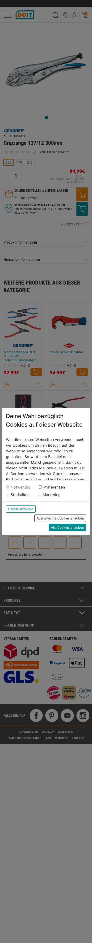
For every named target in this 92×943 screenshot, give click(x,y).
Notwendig (20, 487)
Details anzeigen (20, 509)
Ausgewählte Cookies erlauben (60, 518)
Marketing (52, 494)
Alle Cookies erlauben (67, 527)
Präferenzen (54, 487)
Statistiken (20, 494)
